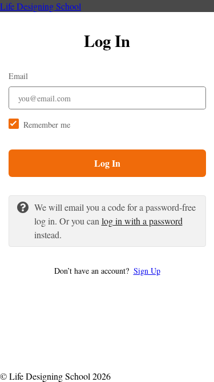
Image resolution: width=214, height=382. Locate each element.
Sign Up (147, 270)
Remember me (46, 124)
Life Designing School (40, 6)
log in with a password (142, 221)
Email (18, 75)
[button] (107, 270)
